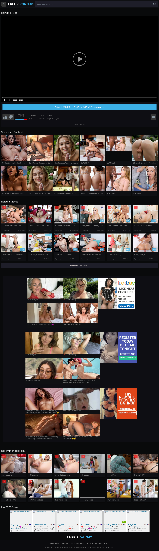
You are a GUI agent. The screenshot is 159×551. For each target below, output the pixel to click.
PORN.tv (20, 4)
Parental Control (97, 544)
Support (54, 544)
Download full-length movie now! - (79, 107)
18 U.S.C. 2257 (77, 544)
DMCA (65, 544)
